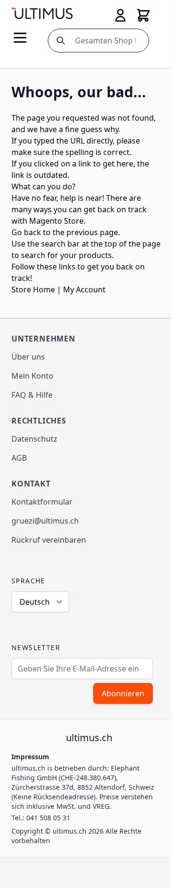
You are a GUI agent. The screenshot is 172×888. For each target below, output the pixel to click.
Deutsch (35, 602)
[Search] (58, 40)
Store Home (33, 289)
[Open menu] (20, 37)
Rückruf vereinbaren (48, 540)
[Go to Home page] (42, 13)
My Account (84, 289)
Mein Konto (32, 376)
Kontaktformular (42, 501)
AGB (19, 458)
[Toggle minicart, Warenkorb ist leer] (143, 15)
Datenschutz (34, 439)
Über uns (28, 356)
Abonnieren (123, 693)
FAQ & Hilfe (32, 395)
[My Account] (120, 15)
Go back (26, 232)
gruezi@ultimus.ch (45, 521)
